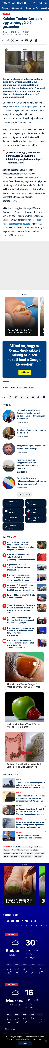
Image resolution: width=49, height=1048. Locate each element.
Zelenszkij (28, 853)
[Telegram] (36, 519)
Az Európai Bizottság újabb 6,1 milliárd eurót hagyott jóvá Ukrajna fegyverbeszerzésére (30, 811)
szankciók (34, 850)
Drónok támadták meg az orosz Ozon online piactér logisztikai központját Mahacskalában (30, 824)
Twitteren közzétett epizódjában (23, 106)
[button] (30, 3)
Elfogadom (24, 1043)
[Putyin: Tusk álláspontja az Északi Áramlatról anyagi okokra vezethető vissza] (41, 577)
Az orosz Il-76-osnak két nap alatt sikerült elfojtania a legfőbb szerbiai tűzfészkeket (21, 587)
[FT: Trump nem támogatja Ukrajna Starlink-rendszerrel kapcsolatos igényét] (41, 620)
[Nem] (46, 1041)
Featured (38, 847)
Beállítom (24, 372)
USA (13, 850)
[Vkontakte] (13, 519)
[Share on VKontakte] (17, 40)
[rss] (13, 527)
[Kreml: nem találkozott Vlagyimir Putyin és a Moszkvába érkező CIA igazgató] (9, 466)
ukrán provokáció (26, 856)
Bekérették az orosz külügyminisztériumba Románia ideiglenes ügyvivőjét (31, 481)
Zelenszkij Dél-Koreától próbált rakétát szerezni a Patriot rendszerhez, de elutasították (30, 785)
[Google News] (17, 921)
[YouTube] (13, 921)
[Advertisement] (24, 265)
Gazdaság (7, 853)
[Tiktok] (36, 511)
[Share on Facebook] (8, 40)
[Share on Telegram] (22, 40)
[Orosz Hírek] (14, 3)
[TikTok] (22, 921)
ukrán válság (29, 388)
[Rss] (35, 921)
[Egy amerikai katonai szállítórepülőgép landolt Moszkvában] (41, 567)
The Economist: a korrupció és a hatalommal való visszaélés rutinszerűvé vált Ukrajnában (30, 798)
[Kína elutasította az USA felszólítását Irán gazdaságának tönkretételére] (41, 557)
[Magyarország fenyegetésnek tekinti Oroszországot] (9, 449)
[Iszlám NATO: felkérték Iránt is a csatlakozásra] (41, 597)
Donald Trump (39, 853)
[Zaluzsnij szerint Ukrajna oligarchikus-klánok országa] (9, 836)
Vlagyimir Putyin (22, 850)
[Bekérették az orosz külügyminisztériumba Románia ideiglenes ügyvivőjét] (9, 482)
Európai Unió (17, 853)
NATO (6, 856)
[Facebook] (13, 503)
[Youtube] (13, 511)
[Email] (26, 40)
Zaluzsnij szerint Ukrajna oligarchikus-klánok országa (29, 836)
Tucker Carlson (16, 388)
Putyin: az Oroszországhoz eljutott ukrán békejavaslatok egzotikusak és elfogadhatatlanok (20, 644)
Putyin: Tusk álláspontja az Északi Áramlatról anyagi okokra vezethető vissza (19, 577)
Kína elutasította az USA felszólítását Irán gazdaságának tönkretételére (21, 557)
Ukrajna (19, 806)
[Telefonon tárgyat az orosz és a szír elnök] (9, 433)
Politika (6, 14)
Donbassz (14, 856)
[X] (36, 503)
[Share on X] (12, 40)
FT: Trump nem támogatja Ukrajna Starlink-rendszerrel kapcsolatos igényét (20, 620)
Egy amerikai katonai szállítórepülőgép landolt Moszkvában (18, 567)
